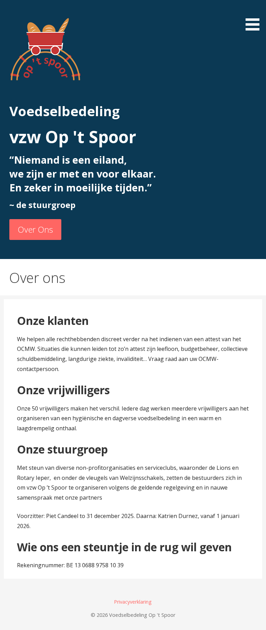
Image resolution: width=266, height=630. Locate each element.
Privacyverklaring (133, 601)
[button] (255, 16)
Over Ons (35, 229)
